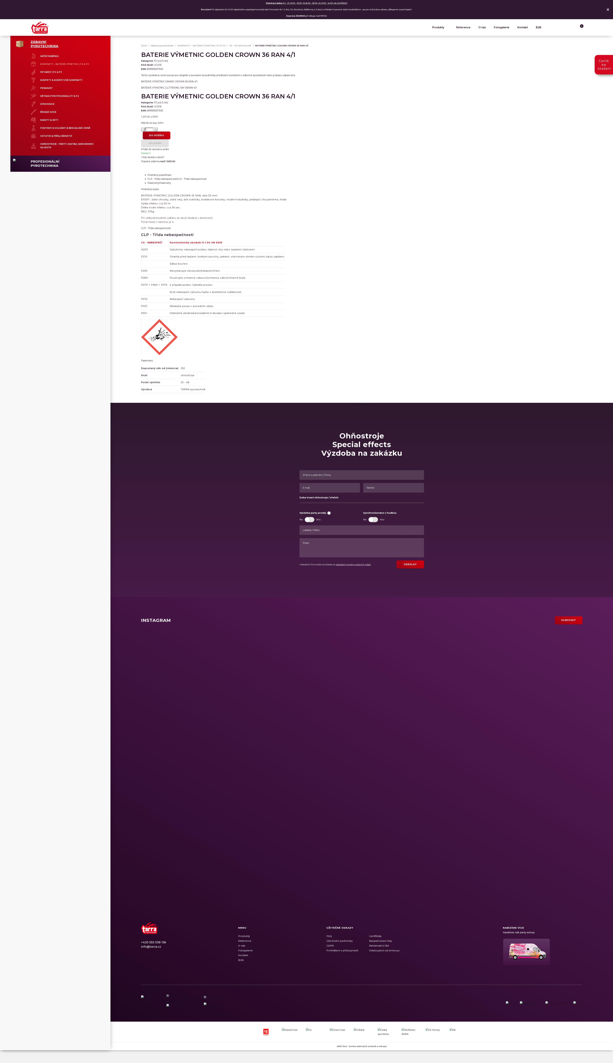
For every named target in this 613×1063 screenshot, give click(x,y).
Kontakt (522, 27)
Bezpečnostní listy (380, 940)
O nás (482, 27)
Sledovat (568, 620)
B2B (538, 27)
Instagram (149, 961)
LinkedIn (154, 961)
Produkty (438, 27)
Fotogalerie (501, 27)
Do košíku (156, 135)
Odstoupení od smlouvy (384, 950)
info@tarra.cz (151, 946)
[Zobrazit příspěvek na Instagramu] (228, 678)
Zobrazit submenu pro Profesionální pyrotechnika (100, 161)
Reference (463, 27)
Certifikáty (375, 936)
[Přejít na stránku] (511, 1003)
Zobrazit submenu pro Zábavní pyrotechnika (100, 42)
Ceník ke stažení (604, 64)
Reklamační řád (379, 945)
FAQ (329, 936)
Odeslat (410, 564)
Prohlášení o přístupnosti (342, 950)
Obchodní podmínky (339, 940)
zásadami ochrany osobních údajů (353, 564)
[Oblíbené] (573, 27)
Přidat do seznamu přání (155, 149)
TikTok (165, 961)
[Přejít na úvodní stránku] (40, 27)
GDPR (330, 945)
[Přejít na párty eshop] (542, 952)
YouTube (160, 961)
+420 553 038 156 (153, 942)
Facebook (143, 961)
